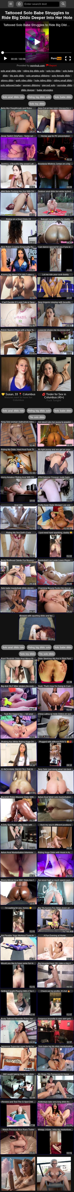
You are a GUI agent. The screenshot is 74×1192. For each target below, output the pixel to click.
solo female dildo (61, 75)
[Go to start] (19, 4)
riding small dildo (63, 80)
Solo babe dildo (63, 97)
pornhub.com (37, 65)
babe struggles (45, 90)
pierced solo (48, 85)
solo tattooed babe (11, 85)
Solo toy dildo (37, 103)
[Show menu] (11, 4)
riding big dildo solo (33, 70)
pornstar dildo (64, 85)
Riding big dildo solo (39, 97)
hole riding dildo (43, 80)
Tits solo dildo (37, 417)
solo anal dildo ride (11, 70)
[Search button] (63, 4)
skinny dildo (7, 80)
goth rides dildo (24, 80)
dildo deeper (28, 90)
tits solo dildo (17, 75)
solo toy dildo (53, 70)
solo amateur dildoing (38, 75)
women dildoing (31, 85)
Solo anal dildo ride (13, 97)
